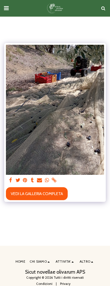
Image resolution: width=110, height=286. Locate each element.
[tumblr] (32, 180)
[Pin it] (25, 180)
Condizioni (44, 284)
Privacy (65, 284)
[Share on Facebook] (10, 180)
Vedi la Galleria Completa (37, 193)
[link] (54, 180)
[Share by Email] (39, 180)
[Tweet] (17, 180)
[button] (6, 8)
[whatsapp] (46, 180)
